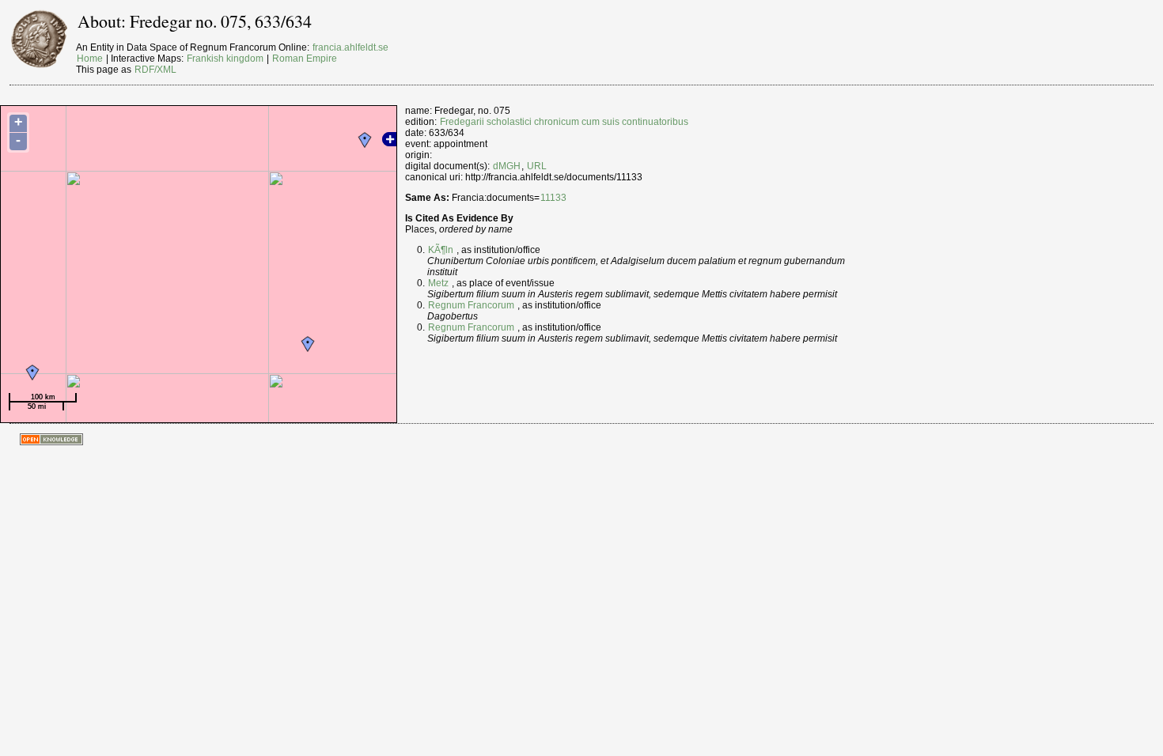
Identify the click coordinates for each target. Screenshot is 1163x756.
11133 (553, 197)
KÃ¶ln (440, 249)
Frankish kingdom (225, 58)
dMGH (507, 166)
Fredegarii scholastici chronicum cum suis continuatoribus (564, 121)
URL (537, 166)
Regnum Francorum (471, 305)
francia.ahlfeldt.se (350, 47)
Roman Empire (304, 58)
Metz (438, 283)
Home (90, 58)
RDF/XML (155, 69)
